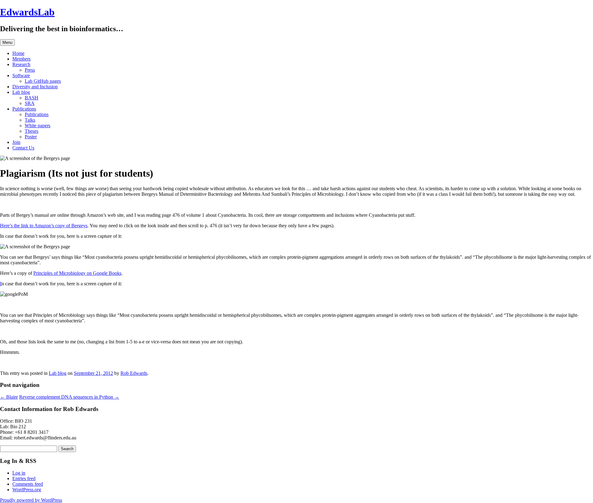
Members (21, 58)
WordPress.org (26, 489)
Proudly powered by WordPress (31, 500)
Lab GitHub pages (43, 81)
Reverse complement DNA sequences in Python (69, 397)
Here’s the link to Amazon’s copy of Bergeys (43, 225)
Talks (30, 120)
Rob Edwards (133, 373)
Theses (31, 131)
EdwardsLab (27, 12)
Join (16, 142)
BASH (31, 97)
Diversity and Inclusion (35, 86)
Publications (24, 108)
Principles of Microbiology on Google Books (77, 273)
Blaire (9, 397)
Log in (18, 473)
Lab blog (21, 92)
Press (30, 70)
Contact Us (23, 147)
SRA (30, 103)
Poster (31, 136)
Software (21, 75)
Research (21, 64)
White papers (37, 125)
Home (18, 53)
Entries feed (24, 478)
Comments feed (27, 484)
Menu (7, 42)
